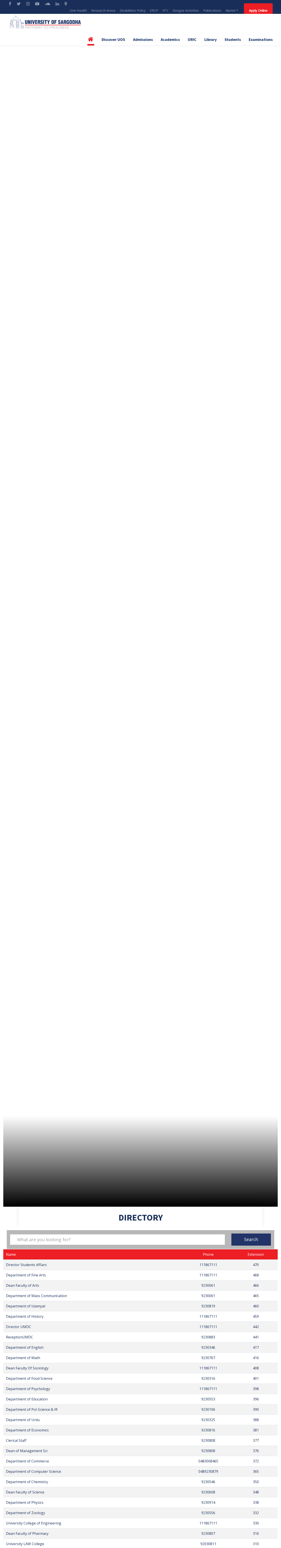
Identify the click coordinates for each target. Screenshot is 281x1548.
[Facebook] (10, 4)
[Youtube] (37, 4)
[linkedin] (58, 4)
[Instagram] (28, 4)
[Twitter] (19, 4)
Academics (170, 39)
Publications (212, 10)
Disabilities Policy (133, 10)
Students (233, 39)
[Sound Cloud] (48, 4)
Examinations (261, 39)
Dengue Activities (186, 10)
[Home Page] (91, 40)
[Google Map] (66, 4)
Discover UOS (113, 39)
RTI (165, 10)
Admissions (143, 39)
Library (210, 39)
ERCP (154, 10)
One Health (78, 10)
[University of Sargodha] (45, 22)
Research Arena (103, 10)
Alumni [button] (230, 10)
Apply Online (258, 10)
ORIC (192, 39)
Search (251, 1239)
